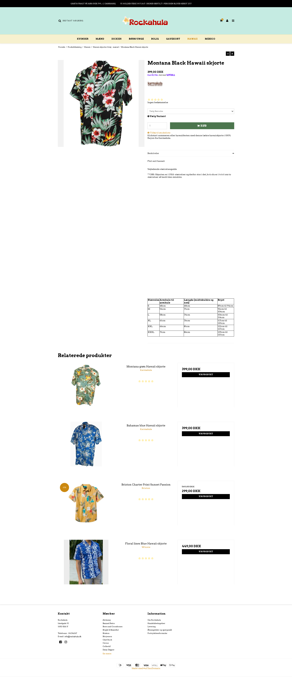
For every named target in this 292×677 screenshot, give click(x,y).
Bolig (155, 39)
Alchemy (107, 620)
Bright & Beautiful (111, 630)
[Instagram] (66, 642)
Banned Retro (109, 623)
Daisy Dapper (108, 650)
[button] (228, 53)
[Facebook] (61, 642)
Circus (106, 643)
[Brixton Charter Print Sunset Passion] (86, 509)
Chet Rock (107, 640)
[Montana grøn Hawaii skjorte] (86, 391)
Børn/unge (136, 39)
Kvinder (82, 39)
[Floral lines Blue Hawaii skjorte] (86, 568)
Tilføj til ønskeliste (160, 132)
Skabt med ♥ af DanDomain (146, 668)
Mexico (210, 39)
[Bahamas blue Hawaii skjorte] (86, 450)
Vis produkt (206, 374)
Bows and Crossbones (112, 626)
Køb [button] (203, 125)
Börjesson (107, 636)
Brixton (106, 633)
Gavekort (173, 39)
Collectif (107, 646)
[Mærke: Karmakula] (155, 89)
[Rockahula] (146, 20)
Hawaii (192, 39)
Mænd (100, 39)
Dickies (116, 39)
